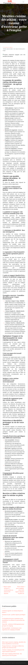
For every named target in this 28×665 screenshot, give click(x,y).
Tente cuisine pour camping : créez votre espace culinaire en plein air (19, 590)
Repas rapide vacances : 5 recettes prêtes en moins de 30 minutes (8, 590)
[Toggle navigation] (23, 2)
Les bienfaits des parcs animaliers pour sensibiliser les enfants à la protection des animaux (13, 620)
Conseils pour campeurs (8, 47)
